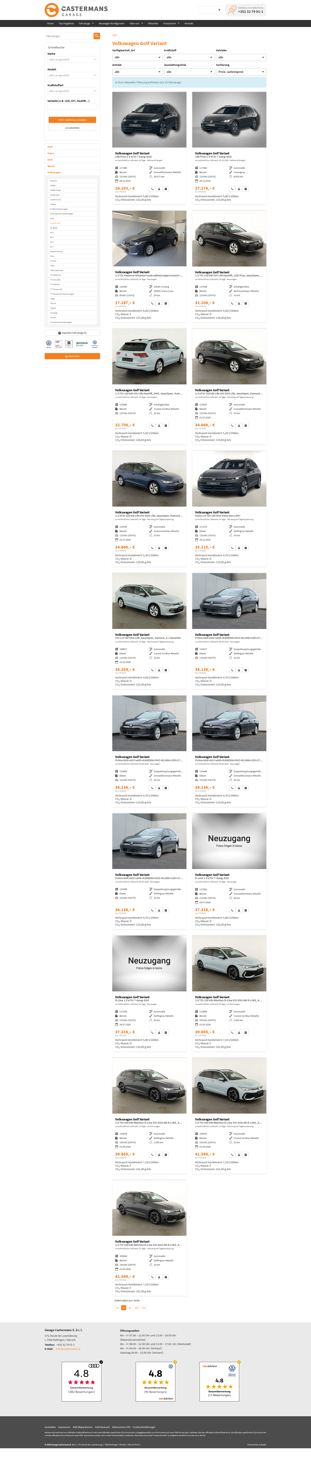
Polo (52, 256)
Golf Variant (55, 223)
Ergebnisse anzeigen (72, 119)
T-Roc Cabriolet (56, 270)
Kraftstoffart (55, 85)
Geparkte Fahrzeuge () (74, 332)
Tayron (53, 303)
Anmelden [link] (74, 356)
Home (50, 23)
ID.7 (51, 246)
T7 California (55, 275)
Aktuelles (153, 23)
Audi (50, 146)
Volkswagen (54, 172)
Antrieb (116, 65)
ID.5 (51, 242)
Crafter (53, 204)
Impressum (64, 1427)
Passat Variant (56, 251)
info (114, 35)
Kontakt (189, 23)
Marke (51, 53)
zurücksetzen (72, 127)
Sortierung (222, 65)
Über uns (134, 23)
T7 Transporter (56, 289)
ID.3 (51, 232)
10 (117, 1307)
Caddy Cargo (55, 190)
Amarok (53, 180)
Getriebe (221, 50)
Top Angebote (66, 23)
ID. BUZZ (53, 228)
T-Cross (53, 260)
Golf (52, 218)
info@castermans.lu (68, 1349)
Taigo (52, 298)
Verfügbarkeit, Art (123, 50)
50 (130, 1307)
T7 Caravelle (55, 279)
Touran (53, 317)
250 (144, 1307)
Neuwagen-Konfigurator (112, 23)
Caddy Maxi (55, 195)
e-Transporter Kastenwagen (61, 213)
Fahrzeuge (84, 23)
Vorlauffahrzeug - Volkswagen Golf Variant (149, 266)
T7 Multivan (55, 284)
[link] (152, 188)
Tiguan (53, 308)
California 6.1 (55, 199)
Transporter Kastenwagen (61, 322)
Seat (50, 159)
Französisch (169, 23)
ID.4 (51, 237)
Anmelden (50, 1427)
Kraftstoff (170, 50)
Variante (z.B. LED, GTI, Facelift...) (69, 101)
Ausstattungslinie (175, 65)
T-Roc (52, 265)
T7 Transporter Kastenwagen (62, 294)
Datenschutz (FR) (121, 1427)
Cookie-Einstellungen (144, 1427)
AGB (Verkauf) (102, 1427)
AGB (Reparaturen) (83, 1427)
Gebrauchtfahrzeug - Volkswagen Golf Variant (149, 148)
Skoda (51, 166)
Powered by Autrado (256, 1444)
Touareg (53, 313)
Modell (52, 69)
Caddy (52, 185)
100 (136, 1307)
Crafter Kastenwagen (59, 209)
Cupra (51, 153)
